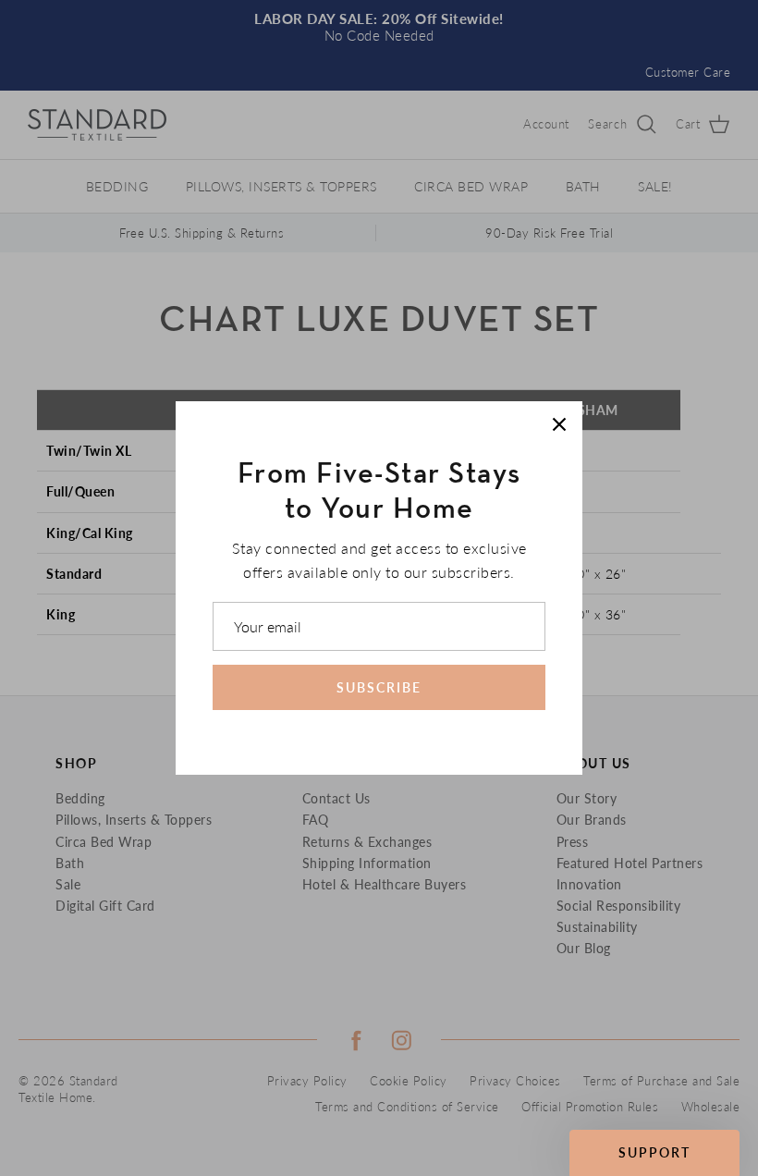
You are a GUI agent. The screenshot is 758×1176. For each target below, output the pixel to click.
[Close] (559, 424)
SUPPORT (654, 1152)
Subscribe (379, 687)
